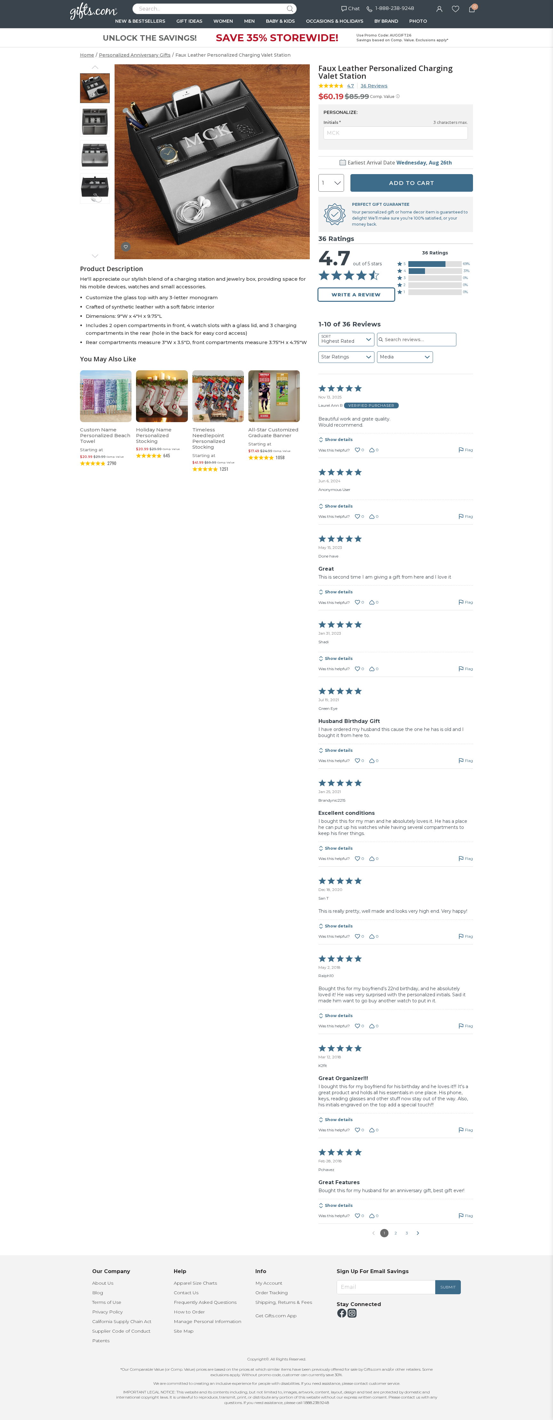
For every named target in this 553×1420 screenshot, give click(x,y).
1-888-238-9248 (394, 8)
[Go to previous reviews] (373, 1233)
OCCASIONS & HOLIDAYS (334, 21)
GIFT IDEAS (189, 21)
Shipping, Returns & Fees (283, 1302)
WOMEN (223, 21)
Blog (97, 1293)
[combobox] (346, 339)
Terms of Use (106, 1302)
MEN (249, 21)
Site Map (184, 1331)
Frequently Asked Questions (205, 1302)
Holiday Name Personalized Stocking (154, 435)
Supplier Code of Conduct (121, 1331)
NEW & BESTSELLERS (140, 21)
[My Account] (439, 8)
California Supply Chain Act (121, 1321)
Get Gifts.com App (276, 1316)
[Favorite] (455, 8)
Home (87, 55)
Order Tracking (271, 1293)
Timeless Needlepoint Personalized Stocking (208, 438)
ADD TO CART (411, 183)
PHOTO (418, 21)
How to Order (189, 1312)
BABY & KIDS (280, 21)
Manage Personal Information (207, 1321)
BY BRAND (386, 21)
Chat (354, 8)
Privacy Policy (107, 1312)
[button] (435, 264)
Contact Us (186, 1293)
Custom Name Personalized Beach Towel (105, 435)
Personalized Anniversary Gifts (135, 55)
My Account (268, 1283)
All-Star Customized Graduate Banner (273, 432)
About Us (102, 1283)
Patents (100, 1341)
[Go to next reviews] (418, 1233)
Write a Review (356, 295)
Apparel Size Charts (195, 1283)
